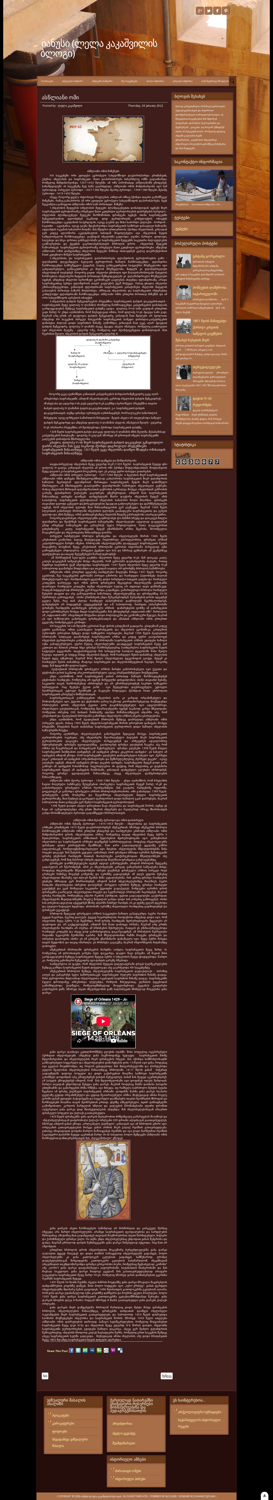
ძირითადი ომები (128, 1471)
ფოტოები (59, 1431)
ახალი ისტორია (155, 81)
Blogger (171, 1496)
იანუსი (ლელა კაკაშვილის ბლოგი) (98, 48)
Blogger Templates (135, 1496)
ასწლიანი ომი (60, 97)
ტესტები (181, 229)
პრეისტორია (122, 1423)
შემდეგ (166, 1376)
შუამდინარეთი (124, 1443)
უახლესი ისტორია (183, 81)
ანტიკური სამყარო (102, 81)
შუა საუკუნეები (129, 81)
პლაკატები (60, 1415)
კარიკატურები (63, 1423)
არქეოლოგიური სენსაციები (199, 1412)
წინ (45, 1376)
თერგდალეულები (207, 367)
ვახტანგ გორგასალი (209, 256)
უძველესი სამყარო (72, 81)
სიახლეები (47, 81)
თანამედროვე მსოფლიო (215, 81)
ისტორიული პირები (130, 1479)
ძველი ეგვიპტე (124, 1433)
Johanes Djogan (205, 1496)
